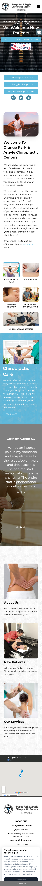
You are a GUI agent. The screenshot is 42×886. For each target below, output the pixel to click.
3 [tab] (24, 527)
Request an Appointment (21, 91)
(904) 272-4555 (22, 830)
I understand (21, 880)
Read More (11, 414)
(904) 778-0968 (22, 844)
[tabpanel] (21, 483)
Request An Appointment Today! (21, 40)
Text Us (22, 883)
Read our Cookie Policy (23, 874)
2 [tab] (21, 527)
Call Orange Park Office (21, 77)
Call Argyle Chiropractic (21, 84)
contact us (27, 244)
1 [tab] (17, 527)
